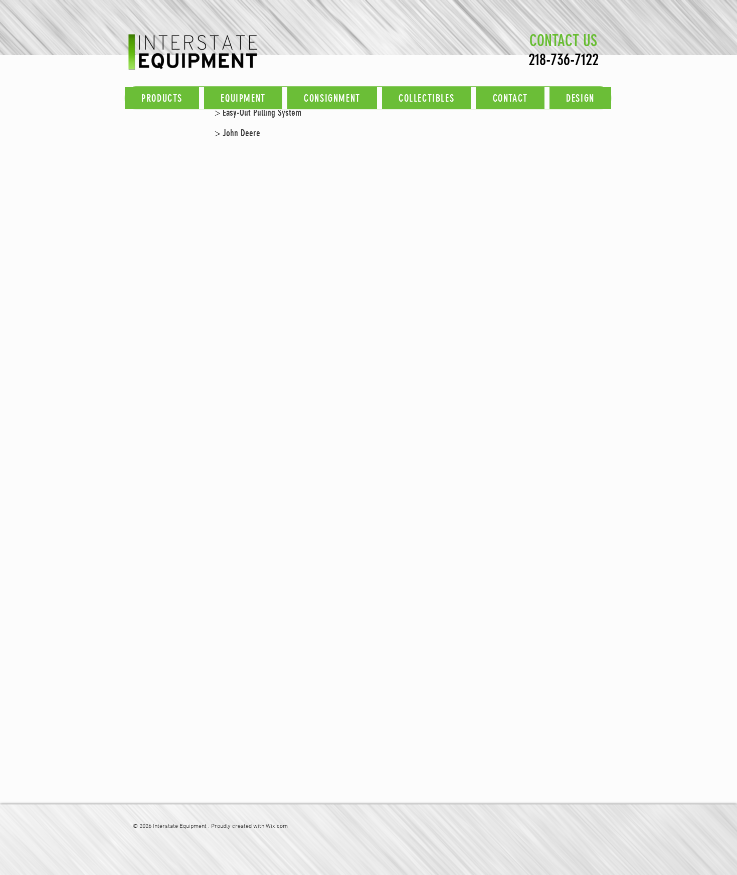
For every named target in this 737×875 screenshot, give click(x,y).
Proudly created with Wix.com (249, 826)
